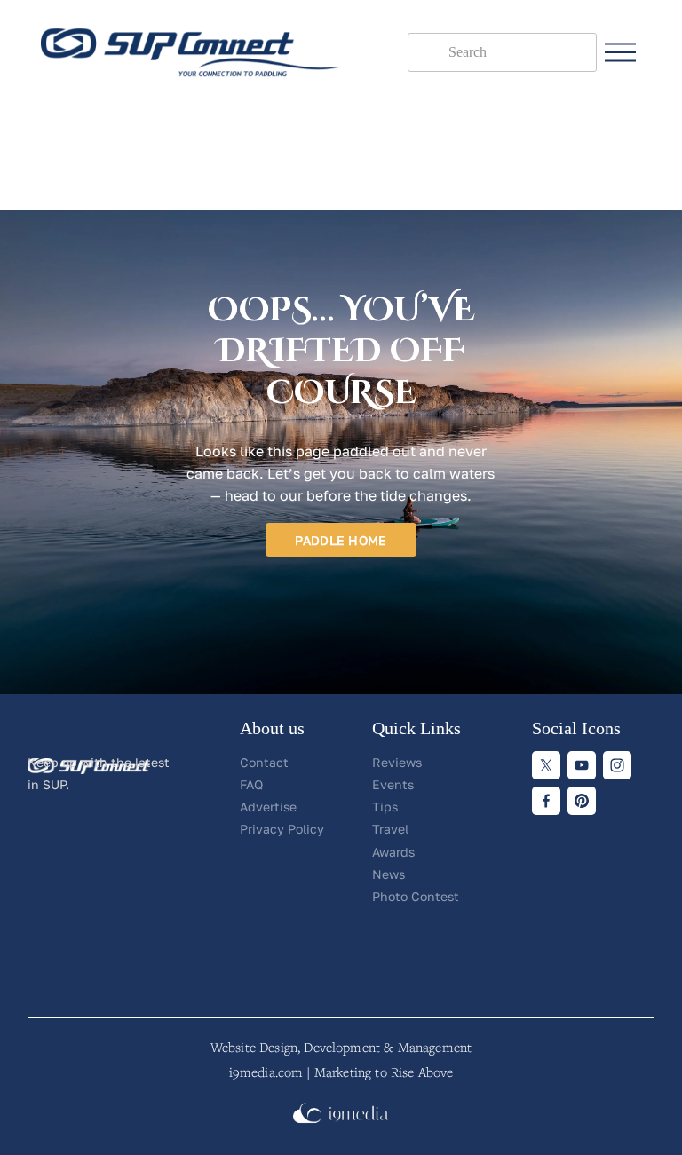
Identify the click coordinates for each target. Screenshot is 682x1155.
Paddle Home (340, 540)
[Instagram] (617, 765)
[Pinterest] (581, 801)
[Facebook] (546, 801)
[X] (546, 765)
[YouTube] (581, 765)
